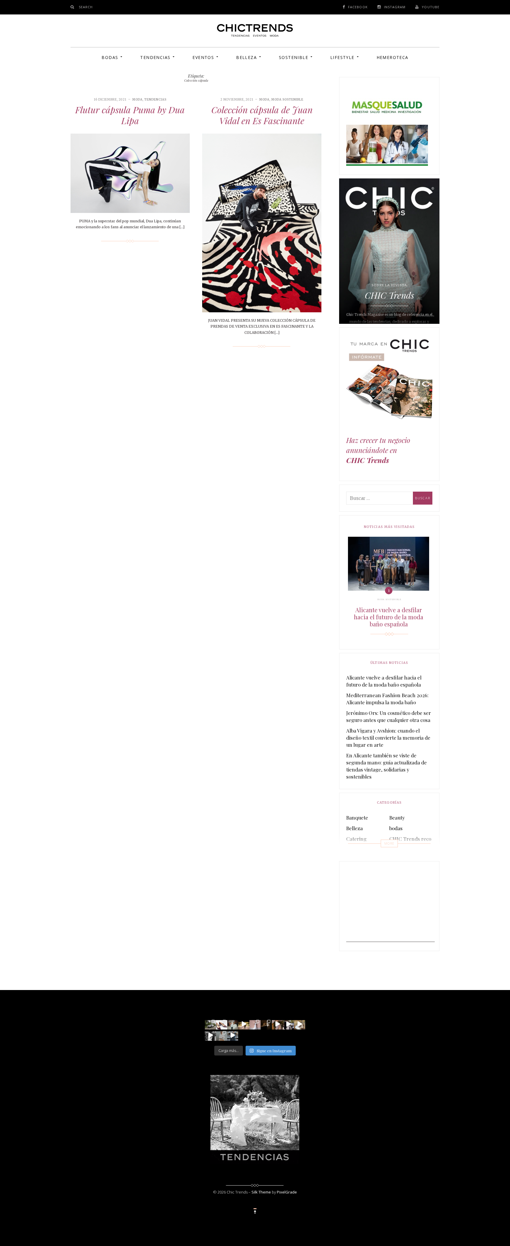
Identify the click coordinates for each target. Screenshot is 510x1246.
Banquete (357, 817)
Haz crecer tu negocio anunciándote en (378, 450)
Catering (356, 838)
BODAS (110, 57)
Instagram (395, 7)
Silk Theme (261, 1192)
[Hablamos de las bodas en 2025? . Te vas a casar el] (232, 1024)
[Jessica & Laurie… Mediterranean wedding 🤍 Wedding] (299, 1024)
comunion (357, 849)
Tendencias (155, 57)
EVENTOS (203, 57)
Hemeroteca (392, 57)
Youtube (430, 7)
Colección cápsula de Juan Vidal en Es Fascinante (262, 115)
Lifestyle (342, 57)
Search (86, 7)
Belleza (246, 57)
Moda (137, 99)
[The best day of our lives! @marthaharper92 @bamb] (210, 1035)
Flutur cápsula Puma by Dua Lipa (130, 115)
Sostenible (293, 57)
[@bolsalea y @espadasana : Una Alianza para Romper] (221, 1035)
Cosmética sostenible (413, 849)
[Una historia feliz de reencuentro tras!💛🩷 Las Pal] (232, 1035)
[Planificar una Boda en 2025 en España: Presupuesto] (255, 1024)
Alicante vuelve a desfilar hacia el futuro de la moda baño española (388, 617)
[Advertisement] (390, 905)
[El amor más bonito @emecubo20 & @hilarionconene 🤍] (288, 1024)
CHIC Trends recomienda (419, 838)
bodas (396, 828)
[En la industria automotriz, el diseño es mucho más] (210, 1024)
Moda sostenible (287, 99)
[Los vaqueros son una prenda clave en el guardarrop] (221, 1024)
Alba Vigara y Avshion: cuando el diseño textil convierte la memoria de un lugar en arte (388, 737)
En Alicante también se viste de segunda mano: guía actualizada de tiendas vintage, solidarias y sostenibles (386, 766)
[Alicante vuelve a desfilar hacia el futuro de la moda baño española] (388, 564)
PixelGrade (287, 1192)
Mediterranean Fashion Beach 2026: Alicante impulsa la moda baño (387, 698)
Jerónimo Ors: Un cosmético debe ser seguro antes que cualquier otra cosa (388, 716)
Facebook (358, 7)
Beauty (397, 817)
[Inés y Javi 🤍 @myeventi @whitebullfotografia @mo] (243, 1024)
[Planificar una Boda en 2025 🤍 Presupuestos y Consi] (266, 1024)
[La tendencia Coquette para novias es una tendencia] (277, 1024)
